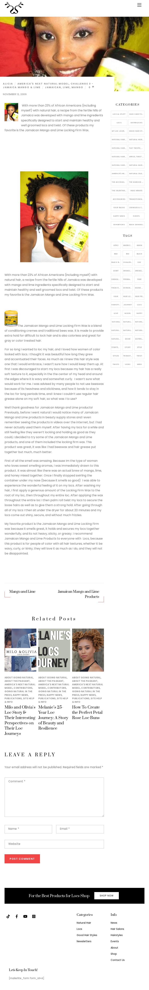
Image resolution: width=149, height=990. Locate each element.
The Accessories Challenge (119, 182)
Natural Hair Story (128, 330)
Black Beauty (116, 262)
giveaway (127, 288)
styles (116, 356)
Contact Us (118, 960)
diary (116, 270)
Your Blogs (119, 207)
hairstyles (116, 304)
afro (115, 245)
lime (66, 87)
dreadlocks (128, 270)
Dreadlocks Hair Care (139, 270)
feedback (127, 279)
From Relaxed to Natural (116, 288)
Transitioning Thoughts (136, 199)
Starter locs (116, 347)
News (114, 923)
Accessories (119, 199)
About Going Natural (19, 677)
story (127, 347)
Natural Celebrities (136, 173)
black (139, 254)
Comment (16, 781)
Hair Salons (117, 929)
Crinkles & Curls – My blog (136, 207)
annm (139, 245)
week (139, 364)
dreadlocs (116, 279)
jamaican (53, 87)
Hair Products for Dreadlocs (139, 296)
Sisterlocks (136, 122)
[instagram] (33, 916)
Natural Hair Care (136, 139)
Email (65, 829)
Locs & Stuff (119, 114)
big (127, 254)
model (127, 313)
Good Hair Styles (136, 131)
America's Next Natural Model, (128, 245)
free (139, 279)
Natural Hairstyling (116, 339)
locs (139, 304)
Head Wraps (136, 190)
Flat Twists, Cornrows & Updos (136, 148)
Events (136, 216)
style (139, 347)
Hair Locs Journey (128, 296)
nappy (139, 313)
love (116, 313)
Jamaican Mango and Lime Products (78, 594)
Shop (114, 954)
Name (13, 829)
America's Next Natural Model (43, 83)
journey (128, 304)
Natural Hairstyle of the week (119, 156)
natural (116, 322)
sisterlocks (139, 339)
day (139, 262)
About (114, 947)
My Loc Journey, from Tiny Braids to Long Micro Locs (119, 131)
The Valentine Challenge (119, 190)
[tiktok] (8, 916)
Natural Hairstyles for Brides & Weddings (136, 165)
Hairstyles (117, 935)
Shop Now (107, 895)
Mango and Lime (22, 591)
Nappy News (20, 695)
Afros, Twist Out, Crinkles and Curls (136, 156)
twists (116, 364)
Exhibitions (119, 224)
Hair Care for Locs (136, 114)
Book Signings (136, 224)
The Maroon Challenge (136, 182)
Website (14, 844)
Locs (119, 122)
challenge (128, 262)
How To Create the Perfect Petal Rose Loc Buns (87, 713)
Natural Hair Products (116, 330)
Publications (13, 698)
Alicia (8, 83)
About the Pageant (17, 681)
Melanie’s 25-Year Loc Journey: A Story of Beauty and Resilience (53, 718)
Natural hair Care (139, 322)
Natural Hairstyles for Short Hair (119, 165)
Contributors (23, 687)
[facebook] (16, 916)
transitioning (128, 356)
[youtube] (25, 916)
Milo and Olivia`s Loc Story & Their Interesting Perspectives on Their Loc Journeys (20, 720)
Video (127, 364)
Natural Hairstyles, (139, 330)
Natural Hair (128, 322)
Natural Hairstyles (119, 139)
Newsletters (84, 941)
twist (139, 356)
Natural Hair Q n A (119, 148)
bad (116, 254)
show (127, 339)
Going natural (139, 288)
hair (116, 296)
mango (77, 87)
